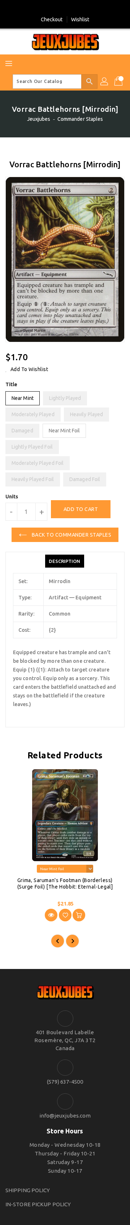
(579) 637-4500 (65, 1082)
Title (11, 384)
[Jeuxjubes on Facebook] (58, 8)
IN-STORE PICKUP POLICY (38, 1204)
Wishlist (80, 19)
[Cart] (119, 81)
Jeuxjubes (39, 119)
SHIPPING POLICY (27, 1190)
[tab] (64, 561)
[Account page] (105, 81)
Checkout (52, 19)
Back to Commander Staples (70, 535)
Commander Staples (80, 119)
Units (11, 496)
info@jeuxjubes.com (65, 1115)
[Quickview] (51, 915)
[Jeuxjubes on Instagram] (71, 8)
